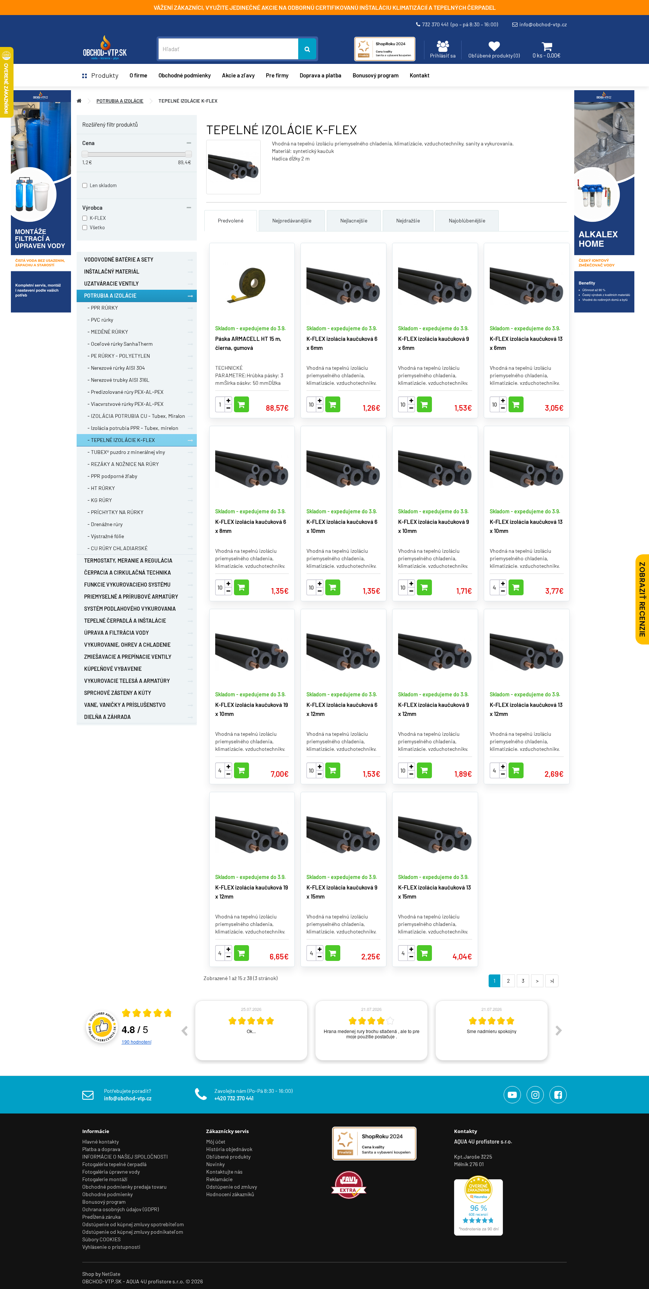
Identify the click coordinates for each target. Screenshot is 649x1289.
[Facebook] (558, 1094)
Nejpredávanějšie (291, 220)
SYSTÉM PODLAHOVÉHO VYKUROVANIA (130, 608)
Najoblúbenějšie (467, 220)
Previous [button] (184, 1030)
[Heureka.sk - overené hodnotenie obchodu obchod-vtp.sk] (478, 1204)
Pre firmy (277, 75)
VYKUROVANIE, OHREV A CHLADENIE (127, 644)
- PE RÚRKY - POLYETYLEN (117, 356)
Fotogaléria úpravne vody (111, 1171)
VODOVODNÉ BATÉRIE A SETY (118, 259)
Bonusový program (375, 75)
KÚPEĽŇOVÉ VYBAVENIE (113, 669)
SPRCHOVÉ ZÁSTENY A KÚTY (117, 693)
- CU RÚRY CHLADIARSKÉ (116, 548)
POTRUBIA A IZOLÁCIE (120, 101)
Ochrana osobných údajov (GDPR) (120, 1209)
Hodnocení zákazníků (230, 1194)
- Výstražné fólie (104, 536)
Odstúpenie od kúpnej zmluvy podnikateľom (132, 1231)
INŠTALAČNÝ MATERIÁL (111, 271)
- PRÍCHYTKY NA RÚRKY (113, 512)
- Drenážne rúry (103, 524)
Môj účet (215, 1141)
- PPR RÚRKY (101, 307)
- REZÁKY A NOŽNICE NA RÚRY (121, 464)
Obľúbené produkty (228, 1156)
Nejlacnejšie (353, 220)
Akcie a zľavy (238, 75)
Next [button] (558, 1030)
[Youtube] (512, 1094)
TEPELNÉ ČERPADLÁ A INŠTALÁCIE (125, 620)
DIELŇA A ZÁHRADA (107, 717)
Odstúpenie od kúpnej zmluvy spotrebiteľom (133, 1224)
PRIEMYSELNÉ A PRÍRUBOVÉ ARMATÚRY (131, 596)
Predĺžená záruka (101, 1216)
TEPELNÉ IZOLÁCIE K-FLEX (187, 101)
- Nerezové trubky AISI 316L (116, 380)
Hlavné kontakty (100, 1141)
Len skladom (103, 185)
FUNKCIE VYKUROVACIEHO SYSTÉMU (127, 584)
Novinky (215, 1164)
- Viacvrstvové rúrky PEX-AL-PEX (123, 404)
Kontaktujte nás (224, 1171)
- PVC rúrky (98, 319)
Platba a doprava (101, 1149)
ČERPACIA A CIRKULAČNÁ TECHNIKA (127, 572)
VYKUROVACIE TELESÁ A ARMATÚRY (127, 681)
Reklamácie (219, 1179)
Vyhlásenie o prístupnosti (111, 1247)
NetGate (111, 1274)
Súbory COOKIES (101, 1239)
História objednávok (229, 1149)
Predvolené (230, 220)
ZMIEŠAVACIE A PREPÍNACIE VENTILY (127, 657)
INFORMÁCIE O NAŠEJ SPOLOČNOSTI (125, 1156)
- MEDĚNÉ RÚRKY (106, 331)
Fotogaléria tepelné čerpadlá (114, 1164)
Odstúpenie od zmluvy (231, 1186)
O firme (138, 75)
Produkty (102, 75)
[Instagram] (535, 1094)
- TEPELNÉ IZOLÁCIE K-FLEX (119, 440)
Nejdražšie (408, 220)
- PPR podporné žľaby (110, 476)
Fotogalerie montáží (104, 1179)
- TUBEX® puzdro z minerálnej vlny (124, 452)
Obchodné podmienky (184, 75)
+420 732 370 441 (234, 1098)
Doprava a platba (320, 75)
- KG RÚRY (98, 500)
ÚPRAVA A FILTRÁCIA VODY (116, 632)
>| (552, 980)
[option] (251, 1030)
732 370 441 (460, 24)
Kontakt (420, 75)
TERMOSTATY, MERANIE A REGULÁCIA (128, 560)
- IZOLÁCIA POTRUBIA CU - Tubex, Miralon (134, 416)
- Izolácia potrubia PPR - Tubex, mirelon (131, 428)
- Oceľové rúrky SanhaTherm (118, 343)
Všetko (97, 227)
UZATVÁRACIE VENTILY (111, 283)
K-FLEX (98, 218)
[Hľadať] (307, 48)
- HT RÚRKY (99, 488)
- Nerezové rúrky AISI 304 (114, 368)
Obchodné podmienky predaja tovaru (124, 1186)
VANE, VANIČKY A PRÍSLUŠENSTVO (125, 705)
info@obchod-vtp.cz (543, 24)
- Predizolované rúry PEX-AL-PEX (123, 392)
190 (136, 1041)
